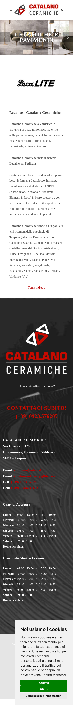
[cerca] (62, 9)
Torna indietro (36, 287)
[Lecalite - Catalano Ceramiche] (36, 83)
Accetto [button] (44, 682)
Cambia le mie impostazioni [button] (44, 695)
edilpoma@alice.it (27, 470)
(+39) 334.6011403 (24, 488)
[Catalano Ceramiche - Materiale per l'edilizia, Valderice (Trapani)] (36, 10)
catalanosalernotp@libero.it (35, 476)
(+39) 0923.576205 (24, 482)
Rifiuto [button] (44, 689)
